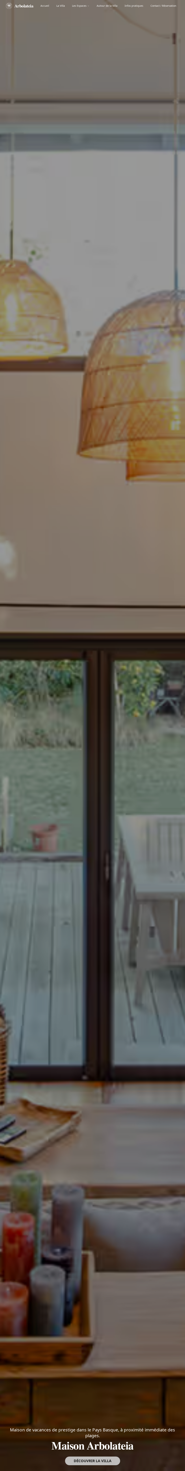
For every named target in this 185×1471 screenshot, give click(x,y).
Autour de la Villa (107, 5)
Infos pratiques (134, 5)
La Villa (60, 5)
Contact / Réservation (163, 5)
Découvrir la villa (92, 1460)
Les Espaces (79, 5)
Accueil (44, 5)
